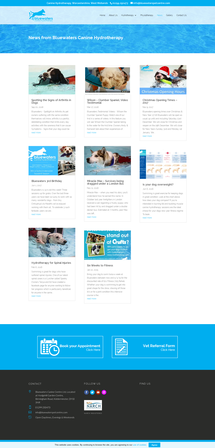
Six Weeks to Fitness (100, 265)
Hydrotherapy (127, 15)
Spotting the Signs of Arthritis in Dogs (51, 101)
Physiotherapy (146, 15)
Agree (154, 445)
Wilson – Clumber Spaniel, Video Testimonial (107, 101)
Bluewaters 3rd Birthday (46, 181)
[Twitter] (92, 392)
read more (36, 132)
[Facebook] (86, 392)
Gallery (169, 15)
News (159, 15)
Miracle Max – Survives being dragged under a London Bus (105, 182)
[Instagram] (104, 392)
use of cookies (139, 445)
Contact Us (181, 15)
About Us (113, 15)
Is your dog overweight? (158, 184)
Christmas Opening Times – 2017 (160, 101)
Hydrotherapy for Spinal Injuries (51, 262)
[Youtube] (98, 392)
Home (102, 15)
